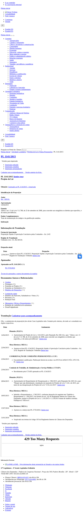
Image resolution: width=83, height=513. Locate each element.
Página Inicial (5, 152)
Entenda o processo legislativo (20, 107)
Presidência (13, 72)
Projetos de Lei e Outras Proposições (39, 152)
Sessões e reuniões (16, 99)
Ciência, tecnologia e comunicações (22, 44)
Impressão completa (12, 167)
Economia (13, 50)
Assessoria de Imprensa (18, 121)
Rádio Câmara (14, 115)
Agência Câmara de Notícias (19, 113)
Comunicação (10, 111)
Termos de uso (10, 506)
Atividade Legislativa (12, 91)
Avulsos (8, 282)
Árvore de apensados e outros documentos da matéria (19, 274)
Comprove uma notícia (17, 123)
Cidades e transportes (17, 42)
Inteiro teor (19, 176)
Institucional (9, 66)
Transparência (14, 127)
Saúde (12, 60)
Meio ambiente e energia (18, 54)
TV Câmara (14, 117)
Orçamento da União (17, 103)
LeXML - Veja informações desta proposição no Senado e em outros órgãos (38, 464)
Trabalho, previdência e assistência (21, 64)
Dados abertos (14, 130)
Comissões (13, 97)
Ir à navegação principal (13, 5)
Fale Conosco (10, 16)
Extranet (8, 510)
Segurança (13, 62)
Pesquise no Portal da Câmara (11, 150)
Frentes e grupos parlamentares (20, 89)
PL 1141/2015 (8, 156)
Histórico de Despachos (13, 290)
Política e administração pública (20, 56)
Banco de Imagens (16, 119)
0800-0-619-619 (22, 477)
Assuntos (8, 39)
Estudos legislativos (16, 101)
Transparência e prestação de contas (17, 125)
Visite (11, 82)
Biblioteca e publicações (18, 74)
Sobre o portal (10, 504)
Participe (12, 109)
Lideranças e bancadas (17, 87)
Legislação (13, 105)
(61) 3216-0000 (30, 479)
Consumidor (14, 46)
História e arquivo (16, 80)
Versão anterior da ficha (33, 172)
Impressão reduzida (11, 165)
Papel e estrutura (15, 78)
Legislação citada (11, 294)
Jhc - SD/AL (5, 199)
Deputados (9, 84)
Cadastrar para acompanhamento (12, 172)
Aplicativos (9, 508)
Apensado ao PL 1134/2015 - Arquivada (22, 187)
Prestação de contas (16, 129)
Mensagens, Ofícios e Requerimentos (18, 303)
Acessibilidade (10, 14)
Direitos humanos (16, 48)
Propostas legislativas (17, 93)
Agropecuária (14, 41)
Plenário (12, 95)
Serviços (12, 70)
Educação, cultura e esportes (19, 52)
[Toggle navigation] (11, 35)
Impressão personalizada (13, 169)
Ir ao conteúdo (10, 3)
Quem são (13, 85)
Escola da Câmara (16, 76)
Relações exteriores (16, 58)
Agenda (12, 68)
